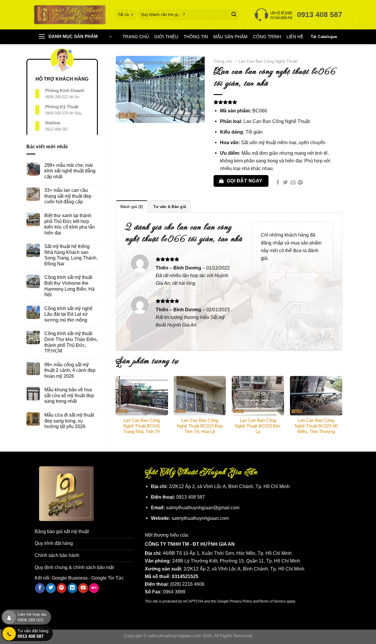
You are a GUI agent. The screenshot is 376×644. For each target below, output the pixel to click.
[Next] (342, 408)
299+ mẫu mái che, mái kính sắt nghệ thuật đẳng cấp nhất (69, 170)
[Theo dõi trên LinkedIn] (73, 588)
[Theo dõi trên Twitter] (51, 588)
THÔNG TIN (196, 36)
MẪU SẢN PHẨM (230, 36)
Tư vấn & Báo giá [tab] (169, 206)
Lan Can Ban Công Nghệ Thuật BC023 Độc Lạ (258, 426)
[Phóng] (123, 116)
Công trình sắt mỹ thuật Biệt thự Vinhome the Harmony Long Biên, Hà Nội (69, 285)
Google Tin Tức (107, 577)
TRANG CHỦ (135, 36)
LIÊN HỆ (294, 36)
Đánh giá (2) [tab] (131, 206)
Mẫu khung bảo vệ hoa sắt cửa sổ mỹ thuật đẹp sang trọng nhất (69, 395)
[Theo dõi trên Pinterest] (62, 588)
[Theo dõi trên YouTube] (83, 588)
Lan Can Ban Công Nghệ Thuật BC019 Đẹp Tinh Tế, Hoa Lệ (200, 426)
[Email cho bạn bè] (293, 183)
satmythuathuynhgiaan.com (200, 518)
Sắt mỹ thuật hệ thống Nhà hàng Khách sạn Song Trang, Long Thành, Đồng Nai (71, 255)
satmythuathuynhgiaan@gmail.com (202, 507)
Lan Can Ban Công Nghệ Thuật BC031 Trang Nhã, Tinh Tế (141, 426)
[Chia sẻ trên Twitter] (285, 183)
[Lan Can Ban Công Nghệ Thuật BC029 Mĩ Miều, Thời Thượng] (316, 395)
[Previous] (116, 408)
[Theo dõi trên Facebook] (40, 588)
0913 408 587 (56, 129)
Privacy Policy (241, 601)
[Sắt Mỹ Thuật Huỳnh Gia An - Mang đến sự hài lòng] (70, 14)
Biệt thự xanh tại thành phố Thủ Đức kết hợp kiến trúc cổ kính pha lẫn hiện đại (69, 224)
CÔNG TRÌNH (267, 36)
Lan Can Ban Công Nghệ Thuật (268, 61)
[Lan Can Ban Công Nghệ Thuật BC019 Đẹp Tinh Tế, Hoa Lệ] (200, 395)
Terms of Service (272, 601)
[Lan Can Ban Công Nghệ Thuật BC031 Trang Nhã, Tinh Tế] (141, 395)
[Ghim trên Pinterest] (300, 183)
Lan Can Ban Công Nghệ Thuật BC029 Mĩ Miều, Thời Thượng (316, 426)
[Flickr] (94, 588)
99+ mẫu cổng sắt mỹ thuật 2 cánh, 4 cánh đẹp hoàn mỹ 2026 (69, 370)
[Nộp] (234, 15)
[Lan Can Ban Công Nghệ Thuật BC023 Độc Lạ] (258, 395)
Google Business (70, 577)
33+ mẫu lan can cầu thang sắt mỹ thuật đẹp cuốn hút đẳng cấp (67, 195)
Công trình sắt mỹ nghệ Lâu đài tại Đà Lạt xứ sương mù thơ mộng (68, 314)
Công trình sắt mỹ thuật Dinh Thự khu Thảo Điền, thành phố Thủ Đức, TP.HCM (71, 342)
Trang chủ (223, 61)
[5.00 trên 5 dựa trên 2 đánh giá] (278, 102)
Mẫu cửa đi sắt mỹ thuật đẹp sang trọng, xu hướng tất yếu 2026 (69, 420)
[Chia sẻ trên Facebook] (278, 183)
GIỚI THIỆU (166, 36)
